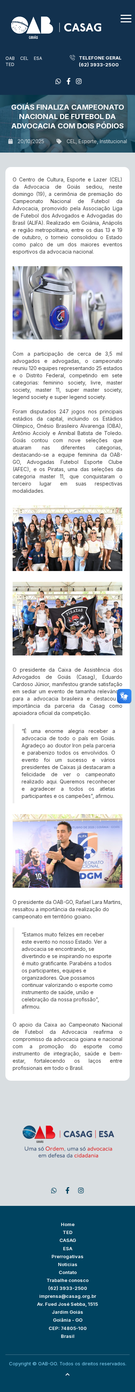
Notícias (67, 1264)
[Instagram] (79, 81)
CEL (24, 58)
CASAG (67, 1240)
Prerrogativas (67, 1256)
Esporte (87, 141)
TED (9, 64)
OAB (10, 58)
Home (68, 1224)
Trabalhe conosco (67, 1280)
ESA (38, 58)
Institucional (113, 141)
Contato (68, 1272)
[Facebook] (58, 81)
